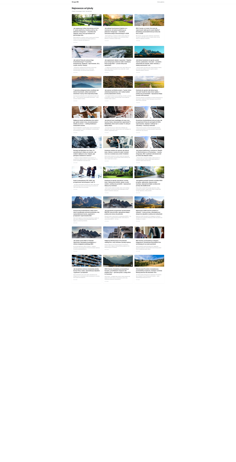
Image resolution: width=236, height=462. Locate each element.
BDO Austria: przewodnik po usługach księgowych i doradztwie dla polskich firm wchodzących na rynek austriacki (148, 242)
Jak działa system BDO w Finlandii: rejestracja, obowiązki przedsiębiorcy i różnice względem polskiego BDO (84, 242)
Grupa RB (75, 2)
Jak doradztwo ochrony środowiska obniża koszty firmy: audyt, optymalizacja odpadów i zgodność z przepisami (86, 270)
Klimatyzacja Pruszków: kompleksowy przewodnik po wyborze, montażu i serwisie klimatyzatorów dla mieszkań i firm (149, 270)
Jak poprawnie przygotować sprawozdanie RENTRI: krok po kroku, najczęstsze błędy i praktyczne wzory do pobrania (117, 212)
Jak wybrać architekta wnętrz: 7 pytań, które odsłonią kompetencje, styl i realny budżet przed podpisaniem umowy (118, 91)
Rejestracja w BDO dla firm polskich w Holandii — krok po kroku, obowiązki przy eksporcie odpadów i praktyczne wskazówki (149, 212)
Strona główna (160, 2)
